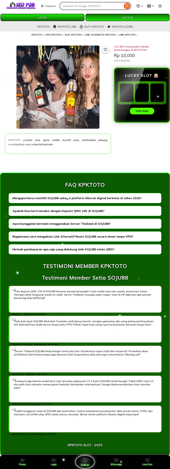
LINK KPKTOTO (127, 34)
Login (54, 464)
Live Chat (147, 464)
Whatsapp (116, 464)
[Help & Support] (139, 6)
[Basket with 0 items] (160, 6)
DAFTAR (127, 17)
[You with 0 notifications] (150, 6)
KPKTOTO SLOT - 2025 (85, 445)
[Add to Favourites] (105, 49)
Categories (50, 6)
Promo (22, 464)
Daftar (85, 464)
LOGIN (42, 17)
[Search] (127, 6)
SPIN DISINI (142, 111)
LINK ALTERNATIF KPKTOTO (100, 34)
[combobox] (91, 6)
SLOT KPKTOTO (73, 34)
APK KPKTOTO (53, 34)
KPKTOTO (37, 34)
